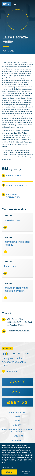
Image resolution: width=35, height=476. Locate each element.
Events (17, 421)
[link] (17, 222)
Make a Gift (17, 436)
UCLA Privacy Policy (7, 467)
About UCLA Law (17, 412)
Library (17, 425)
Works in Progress (17, 185)
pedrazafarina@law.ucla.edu (18, 331)
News (17, 416)
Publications (13, 176)
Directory (17, 440)
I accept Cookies (9, 472)
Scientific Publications (13, 196)
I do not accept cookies (26, 472)
